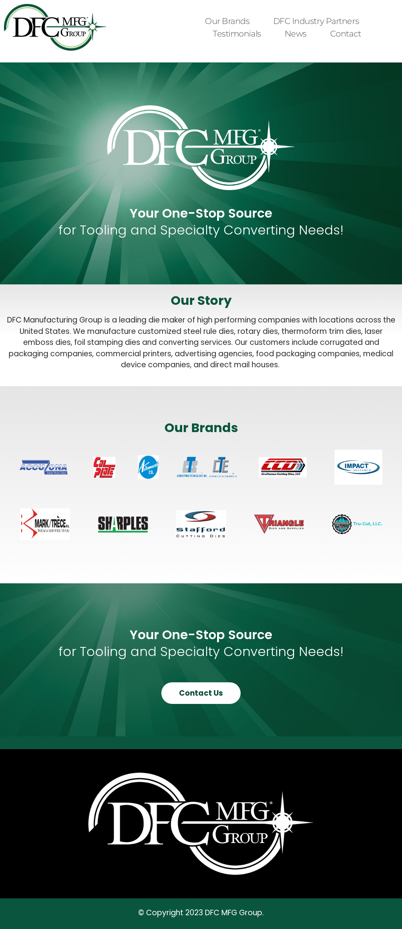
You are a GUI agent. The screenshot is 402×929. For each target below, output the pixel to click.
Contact (345, 33)
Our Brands (227, 21)
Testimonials (237, 33)
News (296, 33)
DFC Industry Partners (316, 21)
